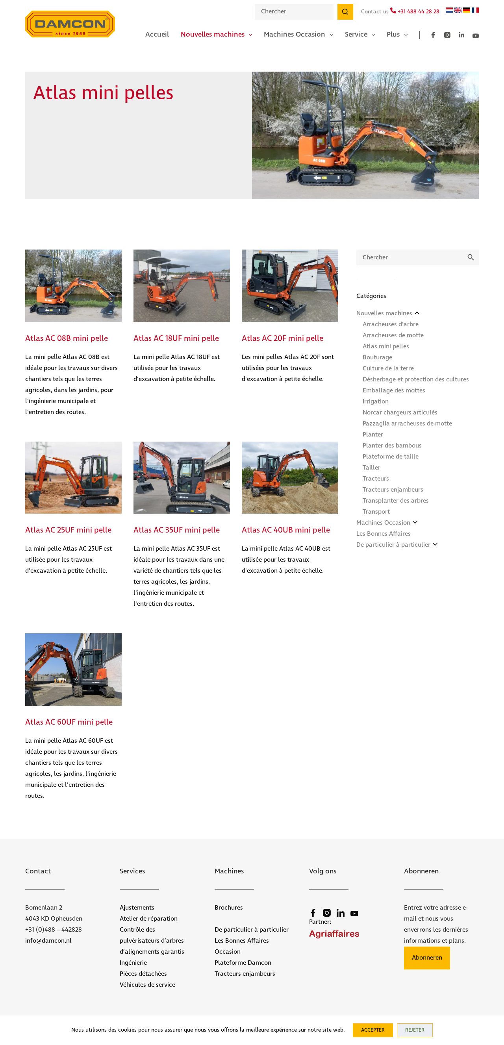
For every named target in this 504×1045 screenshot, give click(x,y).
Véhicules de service (147, 985)
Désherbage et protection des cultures (416, 379)
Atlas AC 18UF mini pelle (176, 338)
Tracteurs (376, 479)
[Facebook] (433, 35)
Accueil (157, 34)
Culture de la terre (388, 368)
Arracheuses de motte (393, 335)
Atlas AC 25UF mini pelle (68, 530)
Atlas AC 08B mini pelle (66, 338)
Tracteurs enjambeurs (393, 490)
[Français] (475, 11)
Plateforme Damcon (243, 963)
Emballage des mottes (394, 391)
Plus (393, 34)
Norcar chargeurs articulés (400, 413)
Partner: (320, 922)
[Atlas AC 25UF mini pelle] (73, 478)
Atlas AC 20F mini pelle (282, 338)
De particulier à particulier (393, 545)
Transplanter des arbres (396, 501)
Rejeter (414, 1030)
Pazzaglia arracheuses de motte (407, 424)
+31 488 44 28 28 (417, 11)
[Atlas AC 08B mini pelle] (73, 286)
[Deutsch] (466, 11)
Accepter (373, 1030)
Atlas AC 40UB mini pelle (286, 530)
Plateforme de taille (391, 457)
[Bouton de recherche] (345, 12)
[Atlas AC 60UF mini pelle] (73, 669)
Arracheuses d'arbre (391, 324)
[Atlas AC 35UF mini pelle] (181, 478)
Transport (376, 512)
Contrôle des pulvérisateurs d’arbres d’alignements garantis (152, 941)
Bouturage (377, 357)
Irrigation (376, 402)
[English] (457, 11)
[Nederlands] (449, 11)
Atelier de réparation (149, 919)
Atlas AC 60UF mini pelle (69, 722)
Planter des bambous (392, 446)
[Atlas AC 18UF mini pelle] (181, 286)
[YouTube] (475, 36)
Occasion (228, 952)
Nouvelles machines (213, 34)
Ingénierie (133, 963)
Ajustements (137, 908)
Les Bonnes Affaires (383, 534)
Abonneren (427, 958)
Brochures (229, 908)
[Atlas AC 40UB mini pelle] (290, 478)
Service (356, 34)
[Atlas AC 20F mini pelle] (290, 286)
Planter (373, 435)
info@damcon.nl (48, 941)
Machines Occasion (294, 34)
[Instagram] (447, 35)
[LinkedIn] (461, 35)
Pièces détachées (143, 974)
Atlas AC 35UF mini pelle (176, 530)
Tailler (371, 468)
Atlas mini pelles (386, 346)
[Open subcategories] (417, 313)
